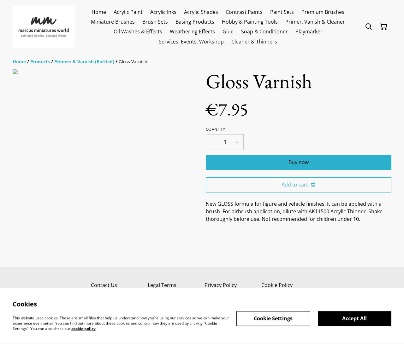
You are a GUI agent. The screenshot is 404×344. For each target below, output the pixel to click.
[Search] (368, 27)
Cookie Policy (277, 285)
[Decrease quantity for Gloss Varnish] (212, 142)
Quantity (215, 129)
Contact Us (104, 285)
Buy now (298, 162)
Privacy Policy (221, 285)
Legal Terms (162, 285)
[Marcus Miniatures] (44, 27)
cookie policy (83, 328)
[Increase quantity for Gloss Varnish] (237, 142)
